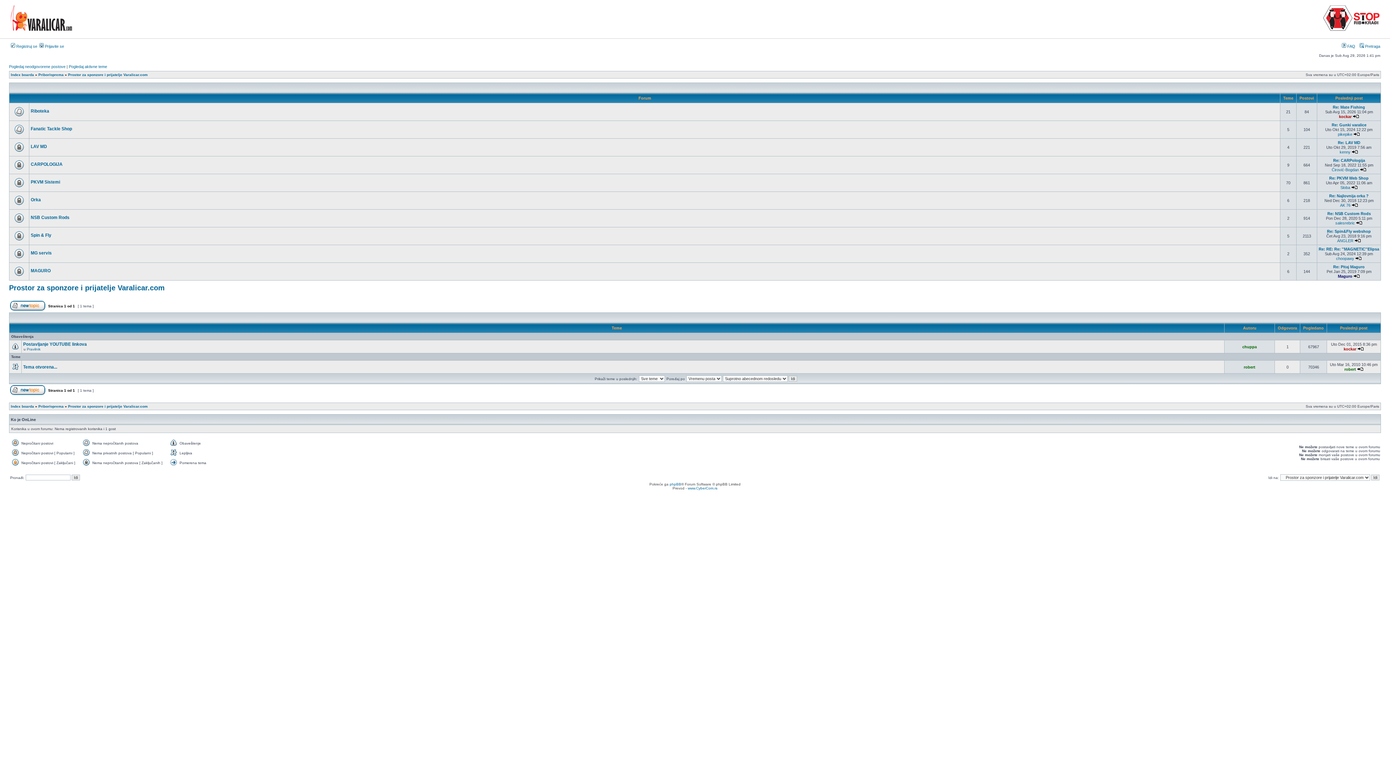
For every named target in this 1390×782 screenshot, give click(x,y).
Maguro (1345, 276)
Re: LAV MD (1349, 142)
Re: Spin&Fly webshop (1349, 231)
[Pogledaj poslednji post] (1356, 116)
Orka (36, 199)
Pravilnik (34, 349)
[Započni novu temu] (27, 309)
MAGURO (41, 270)
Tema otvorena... (40, 367)
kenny (1345, 152)
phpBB (675, 484)
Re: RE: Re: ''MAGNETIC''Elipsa (1349, 249)
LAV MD (39, 146)
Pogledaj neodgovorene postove (37, 66)
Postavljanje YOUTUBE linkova (55, 344)
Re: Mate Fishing (1349, 107)
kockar (1345, 116)
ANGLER (1345, 241)
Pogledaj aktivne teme (88, 66)
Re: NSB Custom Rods (1349, 213)
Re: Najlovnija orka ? (1349, 196)
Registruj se (26, 46)
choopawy (1345, 258)
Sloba (1345, 187)
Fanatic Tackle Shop (51, 128)
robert (1249, 367)
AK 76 (1345, 205)
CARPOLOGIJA (47, 164)
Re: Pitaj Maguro (1349, 267)
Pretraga (1372, 46)
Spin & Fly (41, 235)
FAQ (1350, 46)
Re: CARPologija (1349, 160)
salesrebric (1345, 223)
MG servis (41, 253)
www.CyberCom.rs (702, 488)
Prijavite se (54, 46)
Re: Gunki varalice (1349, 125)
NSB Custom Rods (50, 217)
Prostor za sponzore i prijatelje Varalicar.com (87, 288)
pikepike (1345, 134)
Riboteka (40, 111)
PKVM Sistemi (45, 182)
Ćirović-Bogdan (1345, 170)
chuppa (1249, 347)
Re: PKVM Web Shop (1349, 178)
